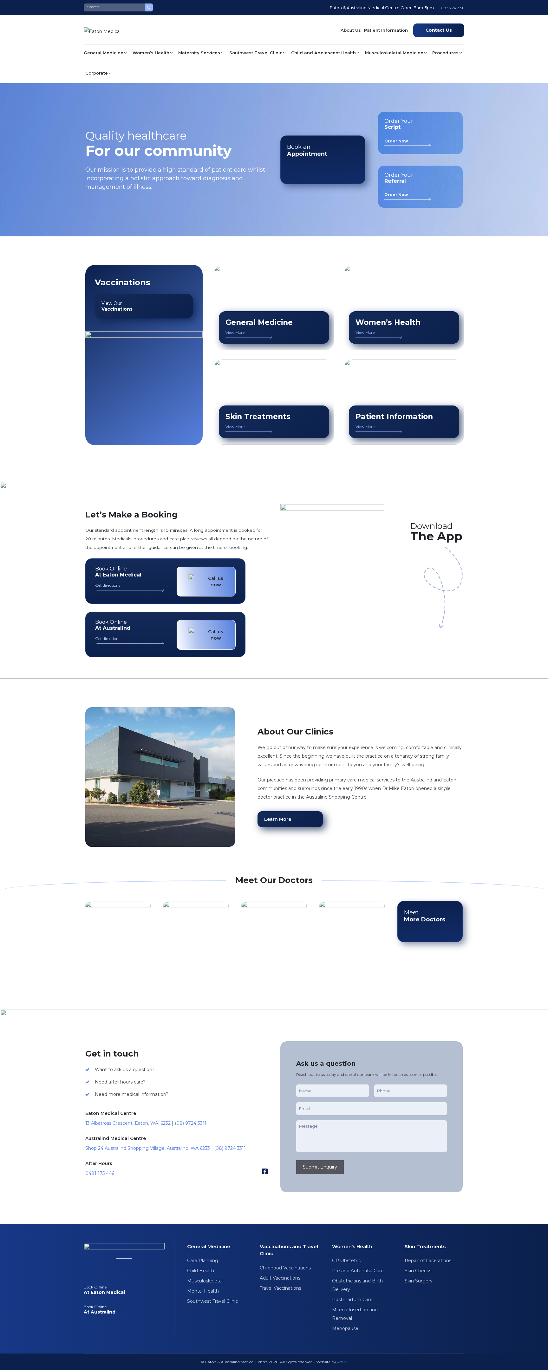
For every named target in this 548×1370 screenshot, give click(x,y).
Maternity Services (199, 52)
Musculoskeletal (205, 1281)
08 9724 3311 (452, 7)
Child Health (200, 1271)
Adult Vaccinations (280, 1278)
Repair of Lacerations (428, 1260)
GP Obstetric (346, 1260)
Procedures (445, 52)
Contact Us (439, 30)
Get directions (107, 585)
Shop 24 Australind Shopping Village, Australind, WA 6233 (147, 1148)
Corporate (96, 73)
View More (235, 332)
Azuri (342, 1362)
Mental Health (203, 1291)
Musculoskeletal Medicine (394, 52)
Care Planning (202, 1260)
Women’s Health (151, 52)
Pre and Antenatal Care (358, 1271)
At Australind (99, 1309)
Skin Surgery (419, 1281)
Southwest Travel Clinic (255, 52)
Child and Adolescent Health (323, 52)
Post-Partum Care (352, 1299)
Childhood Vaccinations (285, 1268)
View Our (117, 306)
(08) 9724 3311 (190, 1123)
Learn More (277, 819)
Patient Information (386, 30)
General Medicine (103, 52)
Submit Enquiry (320, 1167)
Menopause (345, 1328)
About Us (351, 30)
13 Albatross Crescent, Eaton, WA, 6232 (128, 1123)
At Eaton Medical (104, 1290)
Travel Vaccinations (280, 1288)
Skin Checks (418, 1271)
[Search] (149, 7)
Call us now (215, 582)
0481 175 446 (99, 1173)
